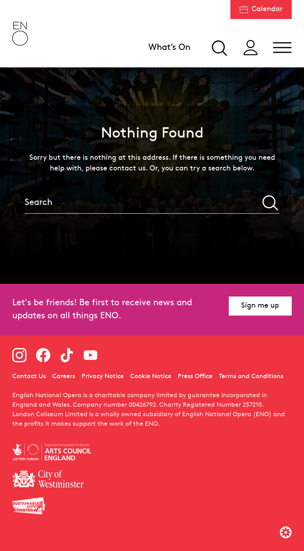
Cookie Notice (150, 376)
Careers (63, 376)
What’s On (169, 47)
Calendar (267, 9)
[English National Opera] (20, 34)
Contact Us (29, 376)
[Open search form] (218, 47)
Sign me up (260, 306)
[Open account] (250, 47)
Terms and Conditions (251, 376)
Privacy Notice (103, 376)
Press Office (195, 376)
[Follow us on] (19, 355)
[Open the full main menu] (282, 47)
